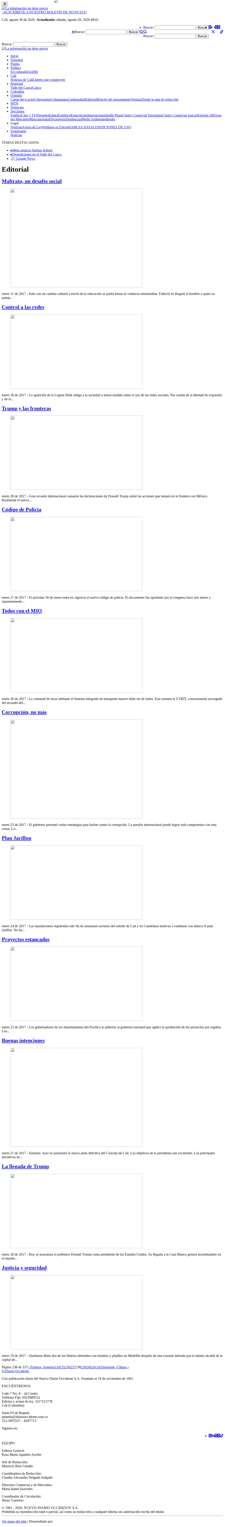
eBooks (110, 119)
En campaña (19, 72)
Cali (13, 76)
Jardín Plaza (113, 115)
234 (57, 1367)
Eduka (53, 115)
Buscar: (79, 32)
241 (94, 1367)
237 (73, 1367)
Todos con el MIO (22, 611)
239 (83, 1367)
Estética (16, 115)
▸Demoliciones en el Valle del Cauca (36, 154)
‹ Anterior (47, 1367)
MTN (14, 103)
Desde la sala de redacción (160, 99)
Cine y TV (28, 115)
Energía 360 (206, 115)
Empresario (18, 131)
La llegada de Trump (25, 1166)
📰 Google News (23, 158)
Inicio (14, 56)
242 (99, 1367)
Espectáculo (79, 115)
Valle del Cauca (21, 87)
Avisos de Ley (32, 127)
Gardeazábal (76, 99)
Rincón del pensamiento (114, 99)
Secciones (17, 111)
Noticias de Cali (22, 80)
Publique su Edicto (55, 127)
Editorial (91, 99)
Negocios (17, 107)
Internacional (96, 115)
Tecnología (58, 119)
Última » (123, 1367)
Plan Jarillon (16, 838)
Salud (46, 119)
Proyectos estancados (25, 939)
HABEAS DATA (80, 127)
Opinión (16, 95)
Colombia (17, 91)
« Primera (34, 1367)
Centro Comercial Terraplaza (142, 115)
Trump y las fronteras (26, 408)
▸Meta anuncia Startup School (31, 150)
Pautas (15, 64)
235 (62, 1367)
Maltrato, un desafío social (32, 181)
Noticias (16, 127)
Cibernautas (42, 99)
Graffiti (33, 72)
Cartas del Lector (22, 99)
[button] (73, 32)
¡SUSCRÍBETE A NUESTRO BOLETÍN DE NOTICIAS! (44, 12)
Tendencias (73, 119)
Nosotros (17, 60)
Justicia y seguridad (24, 1268)
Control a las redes (23, 307)
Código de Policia (21, 509)
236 (67, 1367)
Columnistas (59, 99)
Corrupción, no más (24, 712)
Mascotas (35, 119)
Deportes (42, 115)
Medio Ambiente (93, 119)
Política (16, 68)
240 (88, 1367)
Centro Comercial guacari (180, 115)
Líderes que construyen (49, 80)
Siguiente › (109, 1367)
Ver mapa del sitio (14, 1521)
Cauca (36, 87)
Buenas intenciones (23, 1040)
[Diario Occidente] (25, 8)
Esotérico (64, 115)
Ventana (136, 99)
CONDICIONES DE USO (112, 127)
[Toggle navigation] (5, 4)
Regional (17, 83)
